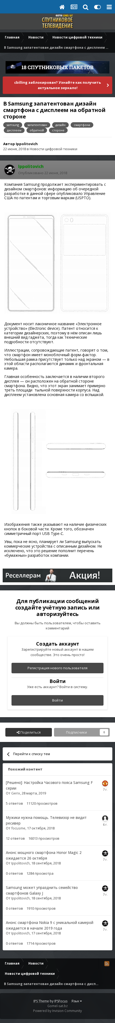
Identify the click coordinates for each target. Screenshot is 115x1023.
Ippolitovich (27, 143)
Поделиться (30, 732)
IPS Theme (41, 1001)
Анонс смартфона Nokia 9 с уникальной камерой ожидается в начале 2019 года (49, 925)
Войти (57, 700)
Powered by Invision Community (57, 1010)
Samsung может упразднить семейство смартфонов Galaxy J (42, 890)
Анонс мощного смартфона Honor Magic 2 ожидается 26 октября (44, 855)
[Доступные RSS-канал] (106, 963)
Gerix (15, 793)
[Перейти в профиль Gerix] (105, 783)
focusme (18, 828)
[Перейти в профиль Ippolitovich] (9, 169)
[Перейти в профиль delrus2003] (105, 818)
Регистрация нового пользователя (57, 667)
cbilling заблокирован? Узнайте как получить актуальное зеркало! (57, 85)
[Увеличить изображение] (57, 262)
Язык (75, 1001)
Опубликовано (42, 172)
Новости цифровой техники (53, 148)
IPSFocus (60, 1001)
